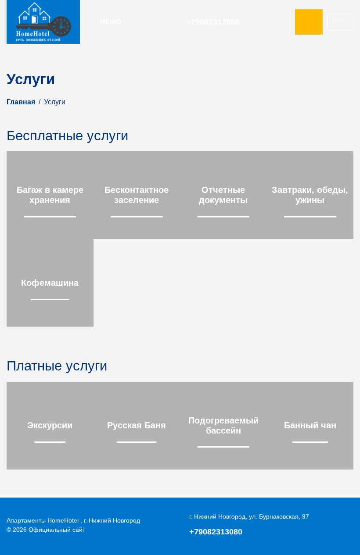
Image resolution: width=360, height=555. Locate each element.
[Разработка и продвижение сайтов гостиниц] (331, 525)
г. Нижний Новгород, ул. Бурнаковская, (249, 516)
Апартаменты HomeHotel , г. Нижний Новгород (73, 520)
